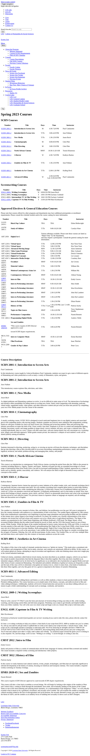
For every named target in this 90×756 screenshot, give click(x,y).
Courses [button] (8, 57)
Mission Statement (16, 51)
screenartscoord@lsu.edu (9, 747)
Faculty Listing (15, 67)
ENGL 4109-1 (6, 200)
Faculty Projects (15, 69)
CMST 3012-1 (3, 306)
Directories (9, 14)
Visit (6, 19)
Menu (3, 43)
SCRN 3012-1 (6, 146)
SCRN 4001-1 (6, 170)
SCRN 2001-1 (6, 129)
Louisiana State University (10, 706)
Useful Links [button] (9, 95)
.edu (8, 10)
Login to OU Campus (8, 754)
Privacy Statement (7, 719)
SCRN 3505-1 (6, 163)
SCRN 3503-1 (6, 155)
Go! (3, 32)
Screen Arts (5, 735)
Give (7, 17)
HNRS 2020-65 (4, 327)
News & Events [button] (10, 71)
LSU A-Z (13, 97)
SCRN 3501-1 (6, 151)
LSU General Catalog (17, 99)
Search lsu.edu (6, 29)
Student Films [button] (10, 81)
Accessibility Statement (9, 715)
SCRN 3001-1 (6, 137)
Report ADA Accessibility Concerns (13, 714)
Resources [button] (8, 91)
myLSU (8, 12)
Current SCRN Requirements (20, 53)
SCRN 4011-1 (6, 177)
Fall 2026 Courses (16, 61)
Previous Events (15, 79)
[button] (12, 723)
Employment (9, 23)
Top (3, 109)
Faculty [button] (7, 65)
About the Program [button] (12, 49)
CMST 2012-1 (3, 279)
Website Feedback (7, 712)
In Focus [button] (8, 87)
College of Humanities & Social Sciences (19, 34)
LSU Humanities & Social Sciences (22, 103)
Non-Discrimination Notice (10, 717)
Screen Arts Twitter (16, 75)
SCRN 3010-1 (6, 142)
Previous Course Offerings (19, 63)
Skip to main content (8, 2)
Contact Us (9, 25)
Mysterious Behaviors (17, 83)
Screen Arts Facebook (17, 73)
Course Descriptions (17, 59)
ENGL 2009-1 (6, 192)
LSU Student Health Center (19, 101)
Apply (7, 21)
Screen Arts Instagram (17, 77)
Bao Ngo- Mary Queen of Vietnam (22, 85)
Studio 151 (13, 93)
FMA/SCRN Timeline (17, 55)
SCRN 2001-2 (6, 133)
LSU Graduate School (17, 105)
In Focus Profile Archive (18, 89)
